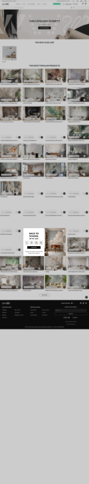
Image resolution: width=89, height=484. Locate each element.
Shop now (34, 247)
